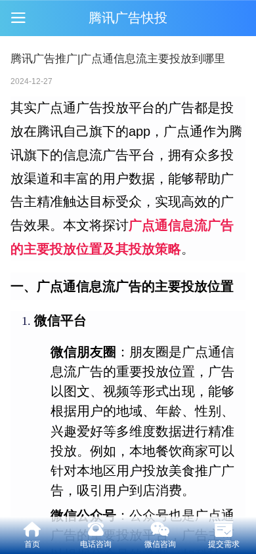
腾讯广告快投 (128, 18)
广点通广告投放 (83, 107)
